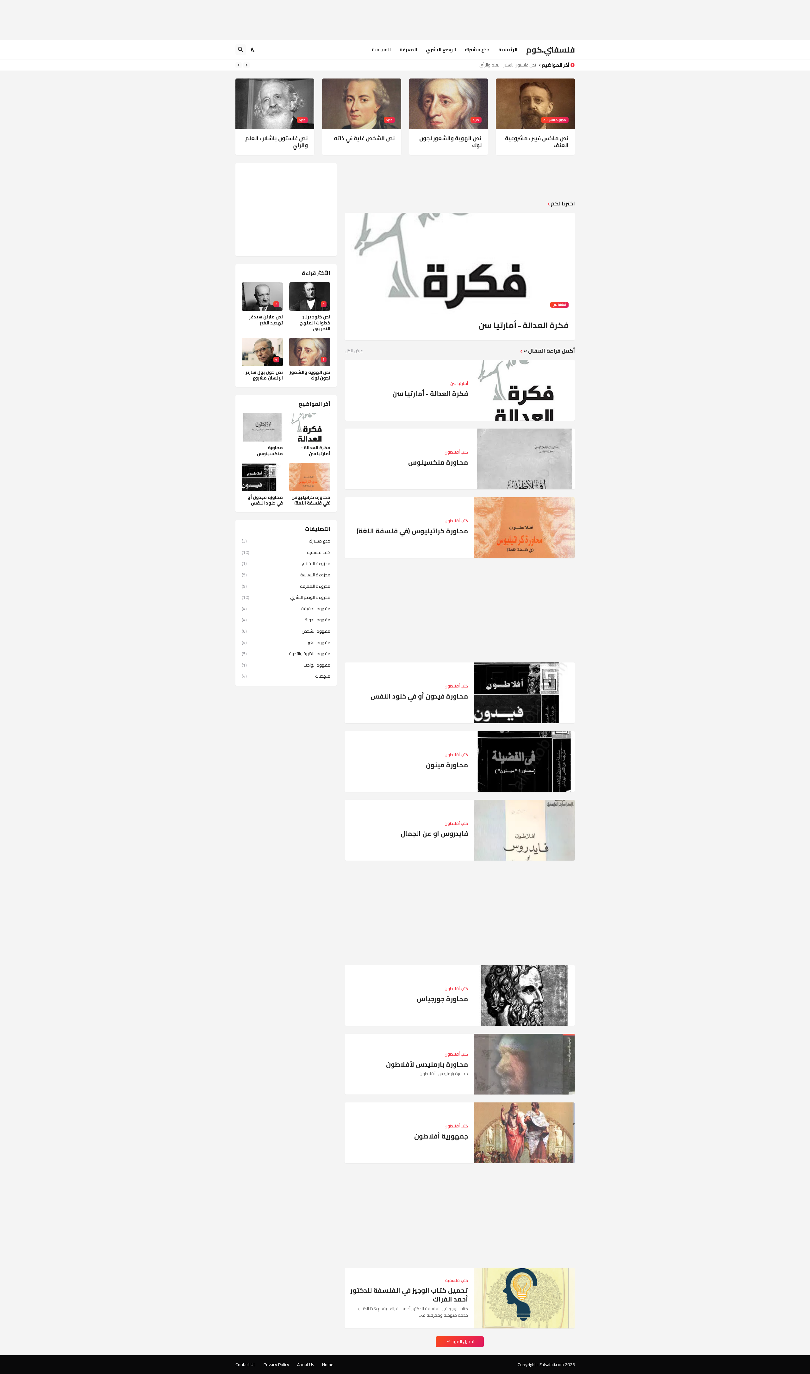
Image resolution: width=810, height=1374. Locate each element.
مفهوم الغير (286, 642)
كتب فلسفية (286, 552)
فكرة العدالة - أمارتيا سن (524, 325)
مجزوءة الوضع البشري (286, 597)
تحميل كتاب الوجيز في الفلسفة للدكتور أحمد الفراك (409, 1294)
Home (327, 1364)
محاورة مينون (447, 765)
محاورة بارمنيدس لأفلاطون (427, 1064)
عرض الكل (354, 350)
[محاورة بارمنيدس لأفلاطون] (524, 1064)
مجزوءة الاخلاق (286, 563)
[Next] (238, 65)
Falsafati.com (551, 1364)
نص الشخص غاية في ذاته (364, 138)
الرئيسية (507, 49)
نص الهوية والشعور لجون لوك (450, 142)
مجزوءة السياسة (286, 575)
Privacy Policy (276, 1364)
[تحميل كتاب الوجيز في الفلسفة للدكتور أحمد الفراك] (524, 1298)
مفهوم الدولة (286, 620)
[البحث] (240, 49)
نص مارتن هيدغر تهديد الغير (266, 319)
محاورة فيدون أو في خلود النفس (419, 696)
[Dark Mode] (253, 49)
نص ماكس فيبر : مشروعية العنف (537, 142)
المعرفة (408, 49)
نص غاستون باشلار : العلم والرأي (507, 65)
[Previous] (246, 65)
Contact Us (245, 1364)
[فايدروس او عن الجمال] (524, 830)
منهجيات (286, 676)
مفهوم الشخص (286, 631)
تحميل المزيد (463, 1341)
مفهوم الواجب (286, 665)
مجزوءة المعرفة (286, 586)
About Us (305, 1364)
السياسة (381, 49)
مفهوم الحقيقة (286, 609)
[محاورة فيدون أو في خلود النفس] (524, 692)
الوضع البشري (441, 49)
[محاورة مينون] (524, 761)
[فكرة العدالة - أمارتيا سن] (524, 390)
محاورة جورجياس (442, 998)
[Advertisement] (460, 19)
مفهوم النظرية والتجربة (286, 653)
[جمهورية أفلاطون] (524, 1132)
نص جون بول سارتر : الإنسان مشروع (263, 375)
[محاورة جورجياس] (524, 995)
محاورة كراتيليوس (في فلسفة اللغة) (412, 531)
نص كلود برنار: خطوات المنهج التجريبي (315, 322)
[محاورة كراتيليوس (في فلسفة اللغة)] (524, 527)
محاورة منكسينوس (438, 462)
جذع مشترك (477, 49)
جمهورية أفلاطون (441, 1136)
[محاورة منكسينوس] (524, 459)
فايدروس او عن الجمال (434, 833)
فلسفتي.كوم (550, 49)
